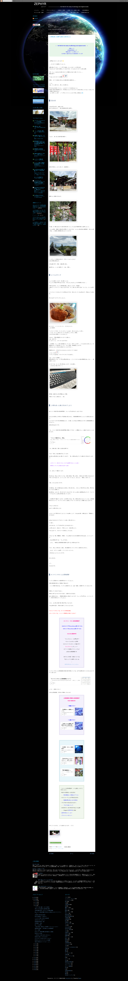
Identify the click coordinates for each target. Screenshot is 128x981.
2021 (35, 959)
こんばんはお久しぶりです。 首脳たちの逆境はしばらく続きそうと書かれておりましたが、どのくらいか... (39, 212)
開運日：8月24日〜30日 (38, 138)
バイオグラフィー (49, 12)
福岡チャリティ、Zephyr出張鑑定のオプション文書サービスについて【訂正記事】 (39, 191)
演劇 (66, 941)
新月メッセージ (68, 911)
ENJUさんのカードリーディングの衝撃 (42, 940)
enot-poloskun (68, 978)
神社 (66, 901)
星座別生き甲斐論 (68, 961)
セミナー (66, 958)
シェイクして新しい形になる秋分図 (42, 918)
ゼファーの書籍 (68, 966)
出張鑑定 (66, 917)
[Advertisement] (39, 50)
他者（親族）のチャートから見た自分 (45, 879)
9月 (36, 905)
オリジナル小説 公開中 (39, 12)
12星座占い (67, 922)
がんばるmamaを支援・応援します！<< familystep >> (39, 170)
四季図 (66, 935)
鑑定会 (66, 910)
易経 (66, 973)
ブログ (42, 10)
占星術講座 (67, 919)
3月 (36, 952)
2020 (35, 961)
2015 (35, 969)
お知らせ (66, 933)
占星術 (66, 954)
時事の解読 (67, 914)
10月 (36, 903)
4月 (36, 950)
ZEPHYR (36, 18)
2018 (35, 964)
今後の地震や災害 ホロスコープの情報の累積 (44, 910)
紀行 (66, 920)
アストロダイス (68, 963)
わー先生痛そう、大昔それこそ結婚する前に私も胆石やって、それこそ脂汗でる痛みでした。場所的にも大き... (39, 224)
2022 (35, 957)
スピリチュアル (68, 900)
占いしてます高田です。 (39, 177)
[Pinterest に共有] (70, 847)
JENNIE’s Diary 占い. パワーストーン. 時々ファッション (39, 136)
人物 (66, 925)
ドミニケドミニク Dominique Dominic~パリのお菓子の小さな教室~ (39, 181)
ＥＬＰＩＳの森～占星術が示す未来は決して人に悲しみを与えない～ (39, 163)
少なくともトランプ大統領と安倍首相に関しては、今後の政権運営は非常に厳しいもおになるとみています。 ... (39, 207)
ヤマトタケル (67, 944)
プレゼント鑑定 (68, 929)
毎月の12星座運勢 (68, 916)
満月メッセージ (68, 908)
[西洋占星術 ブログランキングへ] (36, 25)
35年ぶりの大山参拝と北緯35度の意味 (42, 908)
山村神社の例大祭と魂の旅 (40, 914)
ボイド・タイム (68, 964)
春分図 (66, 939)
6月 (36, 947)
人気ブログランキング (53, 837)
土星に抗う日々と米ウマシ (40, 919)
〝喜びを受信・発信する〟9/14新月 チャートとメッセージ (46, 926)
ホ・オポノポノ (68, 952)
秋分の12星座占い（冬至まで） (41, 916)
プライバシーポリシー (51, 10)
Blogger (79, 978)
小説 (66, 945)
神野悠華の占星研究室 (38, 148)
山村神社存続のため (85, 12)
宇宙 (66, 967)
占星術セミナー (68, 932)
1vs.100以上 (40, 873)
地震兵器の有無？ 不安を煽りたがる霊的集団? (44, 928)
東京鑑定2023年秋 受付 (39, 921)
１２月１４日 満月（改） (38, 178)
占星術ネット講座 (61, 10)
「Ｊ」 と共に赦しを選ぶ (39, 130)
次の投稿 (51, 853)
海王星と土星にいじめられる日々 (41, 936)
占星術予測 (67, 904)
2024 (35, 897)
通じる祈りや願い (36, 864)
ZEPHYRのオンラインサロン (72, 664)
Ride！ (66, 938)
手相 (66, 972)
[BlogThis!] (66, 847)
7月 (36, 945)
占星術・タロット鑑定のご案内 (74, 10)
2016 (35, 967)
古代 (66, 960)
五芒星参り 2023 (38, 923)
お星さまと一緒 (37, 126)
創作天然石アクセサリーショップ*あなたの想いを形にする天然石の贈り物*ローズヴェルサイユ (39, 143)
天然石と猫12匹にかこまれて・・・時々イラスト (39, 154)
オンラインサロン (68, 923)
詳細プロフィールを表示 (37, 20)
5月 (36, 949)
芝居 (66, 951)
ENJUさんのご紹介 (38, 933)
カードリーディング (69, 955)
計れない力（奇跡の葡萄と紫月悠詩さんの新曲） (44, 931)
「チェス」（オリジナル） (39, 160)
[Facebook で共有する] (68, 847)
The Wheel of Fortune (38, 195)
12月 (36, 900)
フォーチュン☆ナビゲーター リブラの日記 (39, 121)
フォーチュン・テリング (57, 848)
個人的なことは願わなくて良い (39, 868)
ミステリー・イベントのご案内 (62, 12)
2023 (35, 899)
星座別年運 (67, 928)
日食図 (66, 948)
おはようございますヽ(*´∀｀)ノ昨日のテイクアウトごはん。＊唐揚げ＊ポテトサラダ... (39, 173)
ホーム (71, 853)
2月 (36, 954)
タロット (66, 913)
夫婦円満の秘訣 (68, 970)
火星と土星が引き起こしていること (45, 886)
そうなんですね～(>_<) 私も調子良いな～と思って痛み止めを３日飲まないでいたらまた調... (39, 218)
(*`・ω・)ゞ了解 (36, 215)
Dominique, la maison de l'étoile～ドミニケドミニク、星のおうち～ (39, 188)
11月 (36, 902)
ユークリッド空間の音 (38, 159)
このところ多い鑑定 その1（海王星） (42, 907)
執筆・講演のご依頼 (75, 12)
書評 (66, 950)
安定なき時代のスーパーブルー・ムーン (42, 941)
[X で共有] (67, 847)
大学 (66, 931)
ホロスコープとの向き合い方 (70, 947)
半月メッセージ (68, 936)
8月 (36, 943)
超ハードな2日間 (38, 924)
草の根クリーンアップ (69, 975)
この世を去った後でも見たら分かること (42, 935)
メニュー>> (36, 10)
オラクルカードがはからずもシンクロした (43, 938)
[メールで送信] (65, 847)
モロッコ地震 (37, 930)
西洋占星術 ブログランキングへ (38, 26)
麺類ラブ (66, 907)
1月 (36, 955)
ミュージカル (67, 926)
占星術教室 (67, 942)
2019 (35, 962)
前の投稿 (92, 853)
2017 (35, 966)
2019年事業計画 (85, 10)
